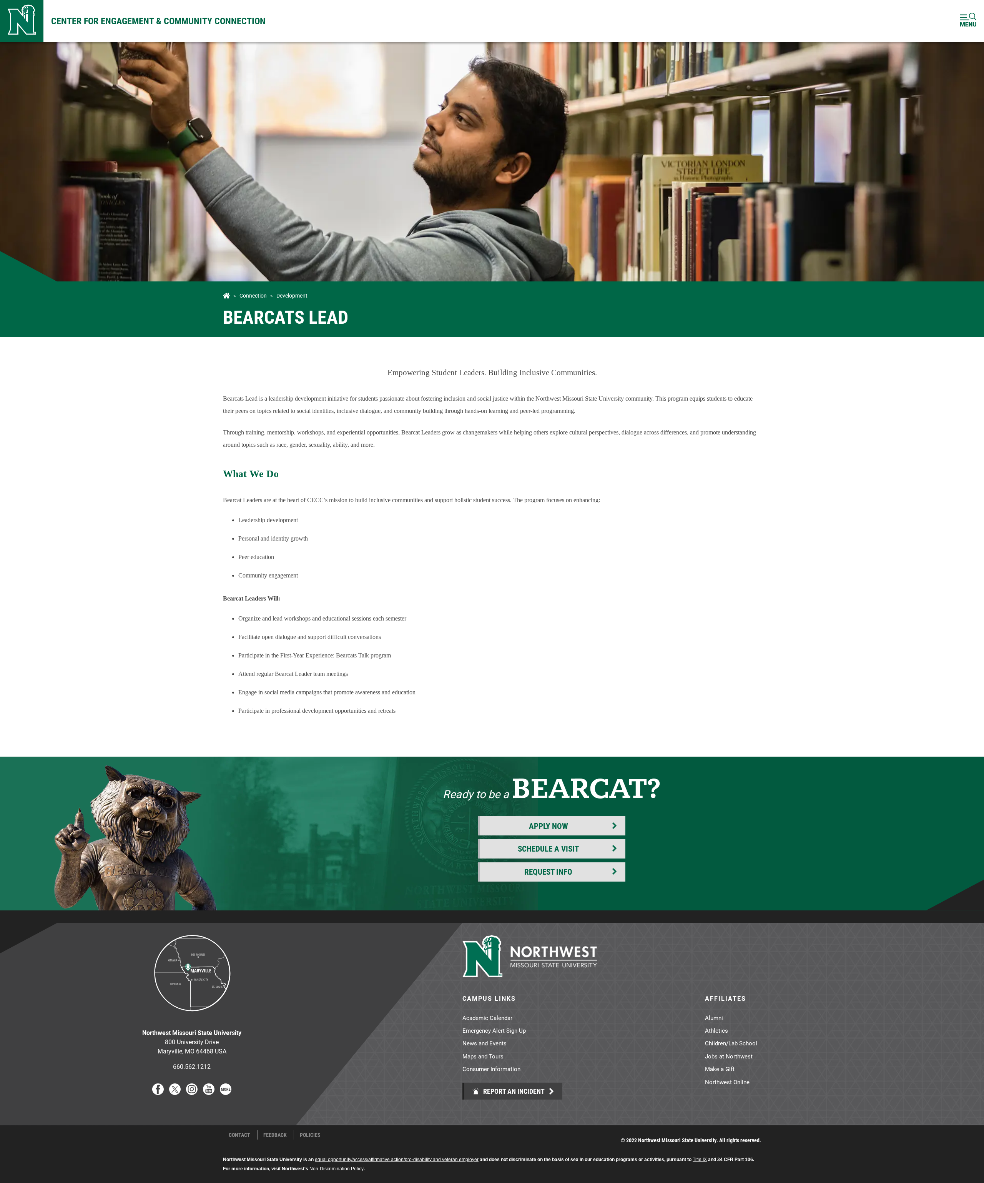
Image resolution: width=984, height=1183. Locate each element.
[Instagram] (192, 1092)
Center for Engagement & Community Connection (158, 21)
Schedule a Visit (548, 848)
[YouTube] (208, 1092)
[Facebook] (158, 1092)
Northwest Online (727, 1082)
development (292, 295)
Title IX (700, 1159)
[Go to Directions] (192, 1017)
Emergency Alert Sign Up (494, 1030)
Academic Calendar (487, 1018)
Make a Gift (720, 1069)
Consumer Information (491, 1069)
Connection (253, 295)
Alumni (714, 1018)
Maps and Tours (483, 1056)
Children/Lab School (731, 1043)
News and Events (484, 1043)
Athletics (716, 1030)
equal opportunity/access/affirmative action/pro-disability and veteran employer (397, 1159)
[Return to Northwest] (21, 21)
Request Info (548, 871)
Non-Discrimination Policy (336, 1168)
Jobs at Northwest (729, 1056)
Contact (239, 1134)
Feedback (275, 1134)
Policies (310, 1134)
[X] (175, 1092)
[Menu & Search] (968, 21)
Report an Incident (513, 1091)
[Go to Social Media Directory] (225, 1092)
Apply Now (548, 825)
